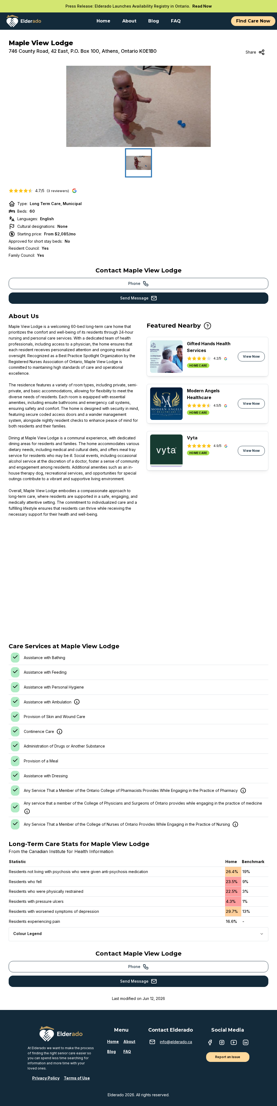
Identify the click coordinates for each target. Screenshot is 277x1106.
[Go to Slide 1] (138, 162)
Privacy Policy (46, 1078)
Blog (111, 1051)
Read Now (202, 6)
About (129, 1041)
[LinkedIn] (245, 1043)
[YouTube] (234, 1043)
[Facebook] (210, 1043)
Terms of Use (77, 1078)
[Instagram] (222, 1043)
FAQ (127, 1051)
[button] (138, 106)
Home (113, 1041)
